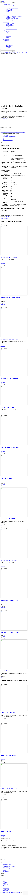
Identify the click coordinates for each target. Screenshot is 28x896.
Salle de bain (8, 36)
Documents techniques (7, 137)
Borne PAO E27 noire (6, 670)
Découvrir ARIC (6, 4)
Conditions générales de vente (7, 892)
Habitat (7, 34)
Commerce (8, 31)
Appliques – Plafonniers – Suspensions (14, 16)
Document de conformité (6, 213)
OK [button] (14, 2)
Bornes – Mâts (9, 24)
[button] (12, 116)
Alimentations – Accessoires (11, 29)
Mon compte (5, 890)
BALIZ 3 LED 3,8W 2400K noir (9, 713)
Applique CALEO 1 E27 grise (9, 560)
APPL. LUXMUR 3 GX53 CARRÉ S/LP (11, 447)
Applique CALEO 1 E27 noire (9, 257)
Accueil (2, 52)
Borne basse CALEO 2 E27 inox (9, 600)
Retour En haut (2, 851)
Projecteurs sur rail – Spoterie (12, 18)
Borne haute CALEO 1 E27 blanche (10, 297)
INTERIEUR (6, 15)
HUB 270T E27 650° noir (7, 407)
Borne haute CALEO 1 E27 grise (9, 518)
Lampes (4, 13)
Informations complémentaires (9, 136)
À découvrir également (8, 140)
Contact (7, 11)
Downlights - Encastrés (14, 52)
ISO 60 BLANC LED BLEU (8, 755)
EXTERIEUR (6, 22)
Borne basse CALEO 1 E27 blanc (9, 339)
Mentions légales (16, 892)
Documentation (9, 12)
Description (5, 135)
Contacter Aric (4, 118)
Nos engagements (9, 7)
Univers (4, 30)
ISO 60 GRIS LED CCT (7, 831)
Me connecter (8, 216)
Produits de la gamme (7, 138)
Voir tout (2, 836)
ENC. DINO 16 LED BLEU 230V (10, 632)
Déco (7, 32)
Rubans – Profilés (9, 20)
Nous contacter (4, 843)
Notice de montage (4, 218)
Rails (7, 27)
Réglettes (8, 19)
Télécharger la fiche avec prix (19, 132)
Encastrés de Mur (23, 52)
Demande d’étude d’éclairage (12, 8)
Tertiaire (7, 37)
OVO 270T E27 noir (6, 478)
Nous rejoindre (9, 9)
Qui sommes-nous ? (10, 5)
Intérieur (6, 52)
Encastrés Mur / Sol (10, 25)
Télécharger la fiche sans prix (7, 132)
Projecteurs (8, 26)
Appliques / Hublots (10, 23)
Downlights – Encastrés (10, 17)
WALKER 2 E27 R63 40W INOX (10, 378)
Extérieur (8, 33)
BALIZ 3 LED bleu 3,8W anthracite (10, 789)
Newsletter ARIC (9, 10)
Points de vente (6, 889)
